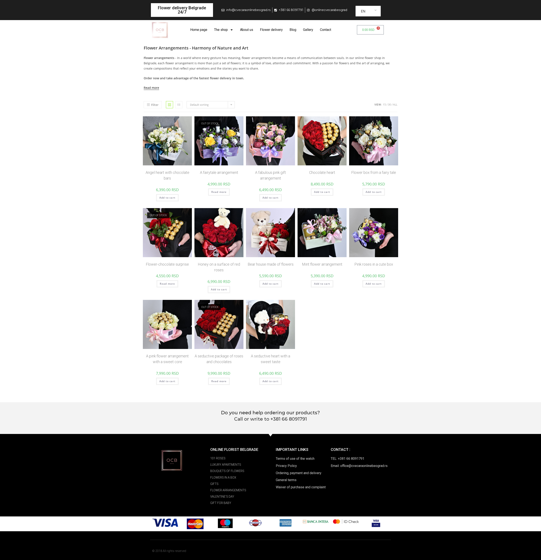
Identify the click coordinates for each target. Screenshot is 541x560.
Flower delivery (271, 30)
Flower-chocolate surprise (167, 264)
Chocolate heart (322, 172)
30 (389, 104)
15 (384, 104)
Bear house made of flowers (271, 264)
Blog (293, 30)
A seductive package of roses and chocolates (219, 359)
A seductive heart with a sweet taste (270, 359)
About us (246, 30)
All (395, 104)
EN (363, 11)
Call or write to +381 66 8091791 (270, 419)
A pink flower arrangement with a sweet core (167, 359)
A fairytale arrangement (219, 172)
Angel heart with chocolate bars (167, 175)
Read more (151, 88)
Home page (198, 30)
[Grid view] (169, 104)
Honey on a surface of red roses (219, 267)
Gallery (308, 30)
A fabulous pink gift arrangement (270, 175)
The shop (221, 30)
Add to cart (167, 197)
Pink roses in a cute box (373, 264)
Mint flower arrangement (322, 264)
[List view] (178, 104)
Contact (325, 30)
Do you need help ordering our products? (270, 413)
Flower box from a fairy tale (373, 172)
